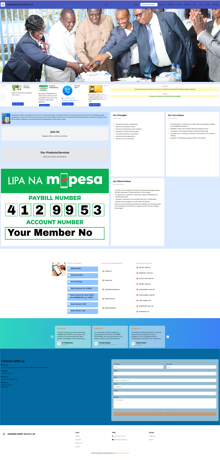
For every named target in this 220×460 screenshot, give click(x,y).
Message (116, 397)
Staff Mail (215, 4)
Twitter (151, 440)
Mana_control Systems (121, 453)
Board (194, 4)
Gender (116, 370)
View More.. (19, 105)
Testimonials (170, 4)
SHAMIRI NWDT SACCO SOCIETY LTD (19, 5)
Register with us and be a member (54, 136)
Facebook (152, 436)
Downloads (187, 4)
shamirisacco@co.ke (120, 440)
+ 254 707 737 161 (119, 436)
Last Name (169, 364)
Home (136, 5)
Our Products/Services (55, 152)
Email (115, 377)
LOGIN (77, 447)
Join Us (54, 132)
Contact (201, 4)
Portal (208, 4)
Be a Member (43, 104)
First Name (117, 364)
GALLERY (78, 440)
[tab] (107, 79)
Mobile (115, 384)
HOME (77, 436)
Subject (116, 390)
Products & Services (148, 5)
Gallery (179, 4)
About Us (161, 4)
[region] (110, 337)
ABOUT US (78, 443)
